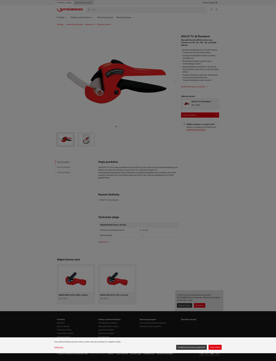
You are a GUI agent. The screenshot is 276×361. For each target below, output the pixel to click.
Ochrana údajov (135, 354)
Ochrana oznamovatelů (164, 354)
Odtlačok (110, 354)
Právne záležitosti (122, 354)
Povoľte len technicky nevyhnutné (191, 347)
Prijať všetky (215, 347)
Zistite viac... (59, 347)
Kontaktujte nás (148, 354)
